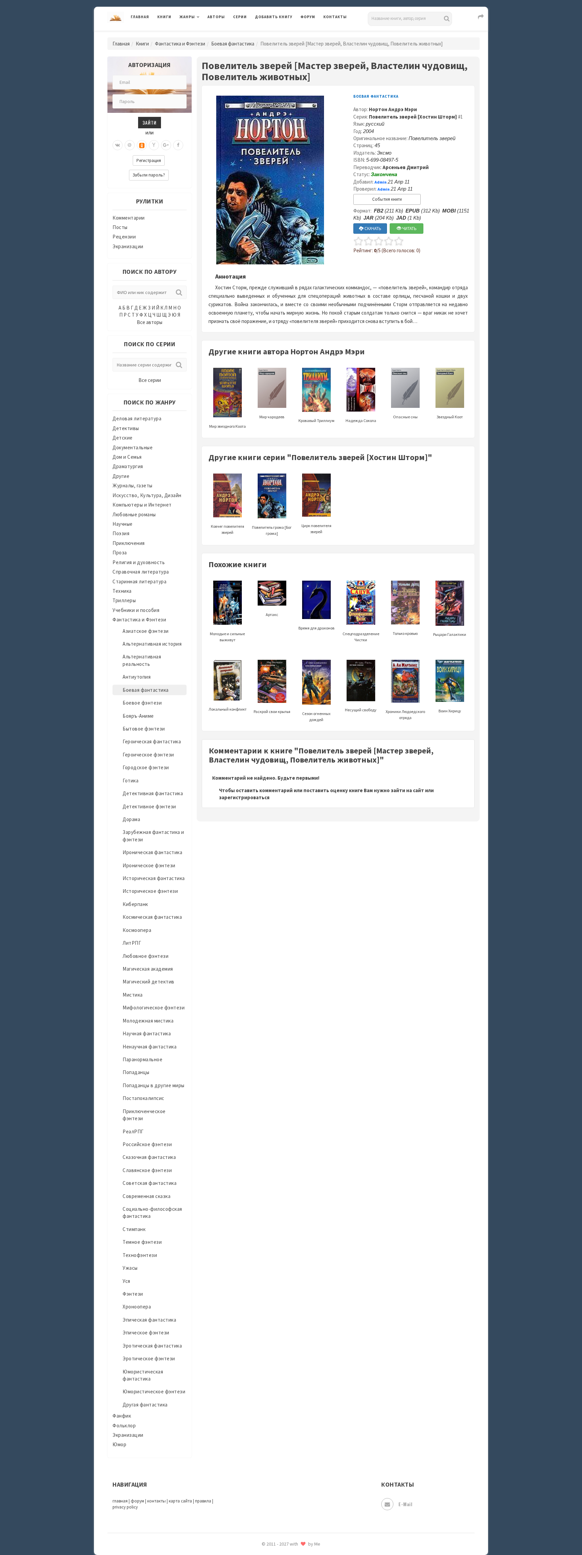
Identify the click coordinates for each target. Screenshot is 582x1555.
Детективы (125, 428)
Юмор (119, 1444)
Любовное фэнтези (145, 956)
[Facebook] (178, 145)
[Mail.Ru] (130, 145)
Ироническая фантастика (152, 852)
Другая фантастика (145, 1404)
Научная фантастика (147, 1033)
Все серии (149, 380)
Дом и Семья (127, 457)
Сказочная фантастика (149, 1157)
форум (137, 1501)
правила (203, 1501)
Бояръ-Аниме (138, 716)
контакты (156, 1501)
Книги (164, 16)
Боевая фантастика (232, 43)
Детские (122, 437)
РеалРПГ (133, 1131)
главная (120, 1501)
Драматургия (127, 466)
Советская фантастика (149, 1183)
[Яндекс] (154, 145)
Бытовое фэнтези (144, 728)
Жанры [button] (187, 16)
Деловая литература (279, 34)
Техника (122, 591)
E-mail (405, 1504)
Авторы (216, 16)
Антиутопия (137, 677)
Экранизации (127, 246)
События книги (387, 199)
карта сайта (180, 1501)
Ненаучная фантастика (149, 1046)
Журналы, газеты (132, 485)
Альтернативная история (152, 644)
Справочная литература (140, 572)
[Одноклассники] (142, 145)
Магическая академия (148, 969)
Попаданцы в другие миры (154, 1085)
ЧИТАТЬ (409, 228)
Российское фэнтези (147, 1144)
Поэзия (120, 533)
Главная (140, 16)
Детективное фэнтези (149, 806)
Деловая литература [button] (203, 34)
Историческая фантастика (154, 878)
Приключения (128, 543)
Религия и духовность (138, 562)
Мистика (133, 995)
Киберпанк (135, 904)
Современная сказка (146, 1196)
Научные (122, 524)
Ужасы (130, 1268)
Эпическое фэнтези (146, 1332)
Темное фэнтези (142, 1242)
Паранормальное (142, 1059)
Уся (126, 1281)
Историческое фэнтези (150, 891)
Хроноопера (137, 1306)
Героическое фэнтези (148, 754)
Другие (120, 476)
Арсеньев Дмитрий (406, 167)
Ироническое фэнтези (149, 865)
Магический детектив (148, 981)
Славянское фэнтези (147, 1170)
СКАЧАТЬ (372, 228)
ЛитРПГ (132, 943)
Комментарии (128, 218)
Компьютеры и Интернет (142, 504)
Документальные (132, 447)
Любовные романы (134, 514)
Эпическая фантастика (149, 1320)
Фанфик (121, 1416)
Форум (307, 16)
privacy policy (125, 1507)
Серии (240, 16)
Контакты (335, 16)
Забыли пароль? (149, 175)
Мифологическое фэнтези (154, 1007)
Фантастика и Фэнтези (180, 43)
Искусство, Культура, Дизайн (147, 495)
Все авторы (149, 322)
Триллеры (124, 600)
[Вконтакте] (117, 145)
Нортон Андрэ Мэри (393, 109)
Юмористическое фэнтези (154, 1391)
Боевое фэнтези (142, 703)
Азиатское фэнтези (146, 631)
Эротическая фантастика (152, 1345)
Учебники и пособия (135, 610)
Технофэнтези (140, 1255)
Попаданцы (136, 1072)
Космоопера (137, 930)
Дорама (131, 819)
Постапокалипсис (143, 1098)
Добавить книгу (273, 16)
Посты (120, 227)
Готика (130, 780)
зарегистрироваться (244, 797)
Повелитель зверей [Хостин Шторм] (413, 117)
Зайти (149, 122)
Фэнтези (133, 1294)
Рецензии (124, 236)
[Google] (166, 145)
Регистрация (148, 160)
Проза (119, 552)
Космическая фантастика (152, 917)
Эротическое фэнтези (149, 1358)
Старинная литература (139, 581)
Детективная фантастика (153, 793)
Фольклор (124, 1425)
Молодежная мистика (148, 1020)
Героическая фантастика (152, 741)
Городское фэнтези (146, 767)
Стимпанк (134, 1229)
